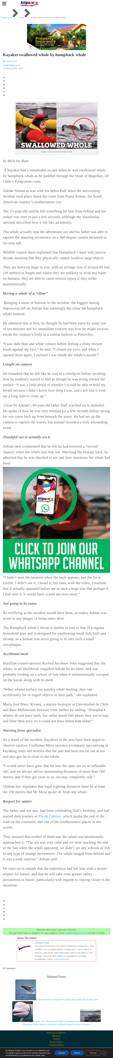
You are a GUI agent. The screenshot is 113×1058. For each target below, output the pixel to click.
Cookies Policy (56, 1045)
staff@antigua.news (11, 65)
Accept (62, 1053)
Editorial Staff (11, 61)
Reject (77, 1053)
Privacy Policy (56, 1042)
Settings (93, 1053)
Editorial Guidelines (56, 1032)
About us (56, 1036)
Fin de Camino (49, 816)
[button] (4, 3)
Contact (56, 1039)
